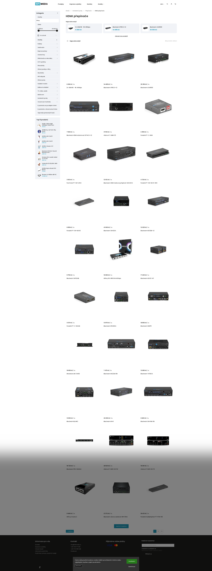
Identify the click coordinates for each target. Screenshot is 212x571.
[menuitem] (62, 4)
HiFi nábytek (41, 76)
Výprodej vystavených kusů (46, 113)
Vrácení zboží (39, 549)
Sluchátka (41, 73)
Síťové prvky (41, 80)
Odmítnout (131, 566)
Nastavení (78, 565)
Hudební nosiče (42, 84)
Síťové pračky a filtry (44, 69)
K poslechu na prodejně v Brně (47, 105)
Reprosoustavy (42, 51)
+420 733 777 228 (75, 547)
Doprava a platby (40, 547)
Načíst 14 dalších (121, 526)
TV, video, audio (42, 91)
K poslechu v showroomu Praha (47, 109)
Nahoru (70, 531)
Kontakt (37, 544)
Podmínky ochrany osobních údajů (45, 553)
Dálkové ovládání (43, 87)
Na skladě (48, 35)
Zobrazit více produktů (121, 36)
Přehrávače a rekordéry (45, 58)
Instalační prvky (43, 98)
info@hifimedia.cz (76, 544)
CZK (161, 4)
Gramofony (41, 55)
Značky (40, 17)
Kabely (40, 44)
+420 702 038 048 (76, 549)
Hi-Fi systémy (42, 62)
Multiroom (41, 94)
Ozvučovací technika (44, 102)
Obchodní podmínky (41, 551)
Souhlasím (132, 561)
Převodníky (41, 65)
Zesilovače (41, 47)
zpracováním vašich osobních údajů (152, 550)
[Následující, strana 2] (158, 531)
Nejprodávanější (75, 41)
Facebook (74, 551)
